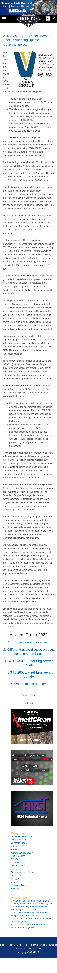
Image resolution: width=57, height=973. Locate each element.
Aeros (14, 849)
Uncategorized (18, 885)
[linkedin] (48, 18)
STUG (14, 882)
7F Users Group (19, 843)
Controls (15, 862)
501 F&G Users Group (22, 836)
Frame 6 (15, 869)
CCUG (14, 859)
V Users (8, 45)
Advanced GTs (18, 846)
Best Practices (18, 856)
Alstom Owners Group (22, 853)
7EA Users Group (19, 840)
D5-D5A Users (18, 866)
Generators (16, 875)
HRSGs (15, 879)
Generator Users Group (22, 872)
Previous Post (28, 695)
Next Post (28, 703)
